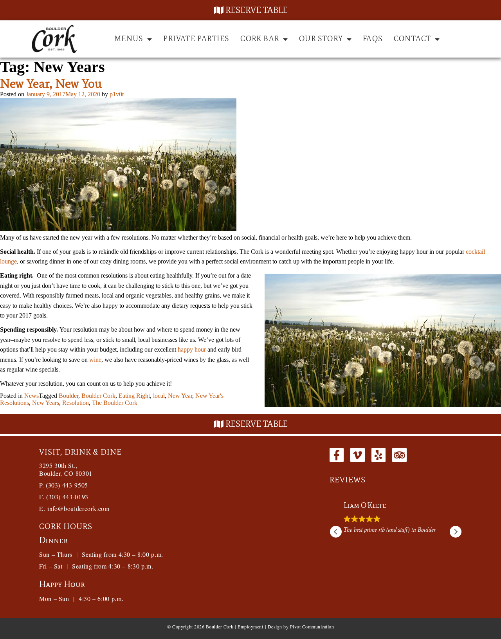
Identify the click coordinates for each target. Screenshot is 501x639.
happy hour (192, 349)
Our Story (321, 38)
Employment (250, 626)
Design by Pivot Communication (301, 626)
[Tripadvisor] (399, 455)
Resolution (75, 402)
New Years (45, 402)
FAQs (373, 38)
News (31, 395)
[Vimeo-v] (357, 455)
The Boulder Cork (114, 402)
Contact (412, 38)
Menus (128, 38)
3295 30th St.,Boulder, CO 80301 (65, 469)
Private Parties (196, 38)
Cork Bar (259, 38)
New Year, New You (51, 83)
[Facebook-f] (337, 455)
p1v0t (117, 94)
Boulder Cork (98, 395)
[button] (455, 532)
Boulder (68, 395)
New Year (180, 395)
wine (95, 359)
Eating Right (134, 395)
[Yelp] (378, 455)
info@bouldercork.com (78, 508)
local (159, 395)
